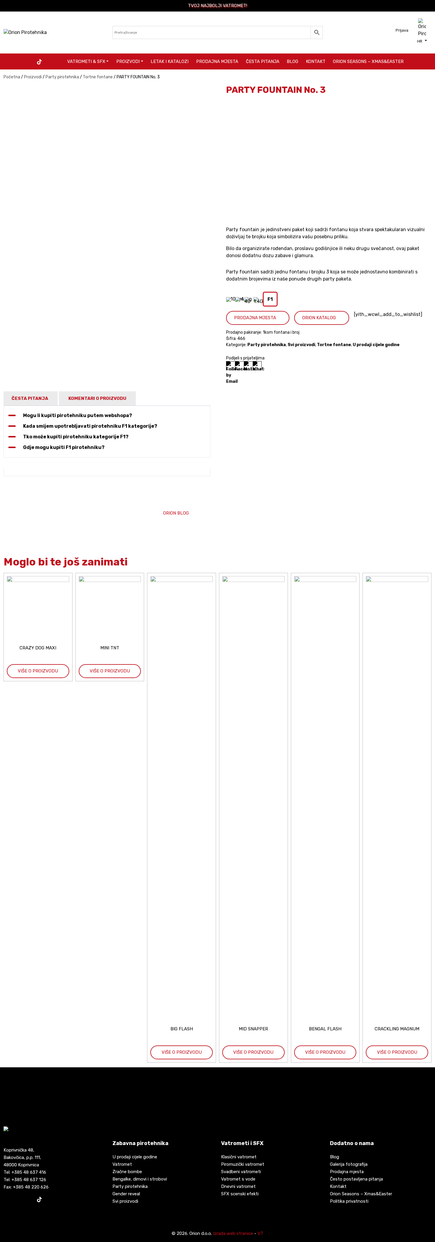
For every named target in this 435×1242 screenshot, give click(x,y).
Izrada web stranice (233, 1233)
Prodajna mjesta (217, 61)
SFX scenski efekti (240, 1193)
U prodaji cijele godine (376, 344)
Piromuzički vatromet (242, 1164)
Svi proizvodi (301, 344)
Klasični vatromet (239, 1157)
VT (260, 1233)
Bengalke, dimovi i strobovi (139, 1179)
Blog (292, 61)
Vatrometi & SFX (86, 61)
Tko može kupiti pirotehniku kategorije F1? (75, 437)
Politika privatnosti (349, 1201)
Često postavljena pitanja (356, 1179)
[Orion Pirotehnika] (25, 32)
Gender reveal (126, 1193)
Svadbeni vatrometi (241, 1171)
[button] (422, 41)
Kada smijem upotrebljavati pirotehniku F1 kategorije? (90, 426)
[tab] (30, 398)
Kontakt (316, 61)
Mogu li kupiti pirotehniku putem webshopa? (77, 415)
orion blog (176, 513)
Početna (12, 77)
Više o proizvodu (38, 671)
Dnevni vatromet (238, 1186)
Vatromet (122, 1164)
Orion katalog (319, 317)
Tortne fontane (98, 77)
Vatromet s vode (238, 1179)
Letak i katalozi (169, 61)
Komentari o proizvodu (97, 398)
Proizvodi (128, 61)
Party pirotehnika (62, 77)
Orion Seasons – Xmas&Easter (368, 61)
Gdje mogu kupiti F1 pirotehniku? (63, 447)
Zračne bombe (127, 1171)
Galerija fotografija (349, 1164)
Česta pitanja (262, 61)
